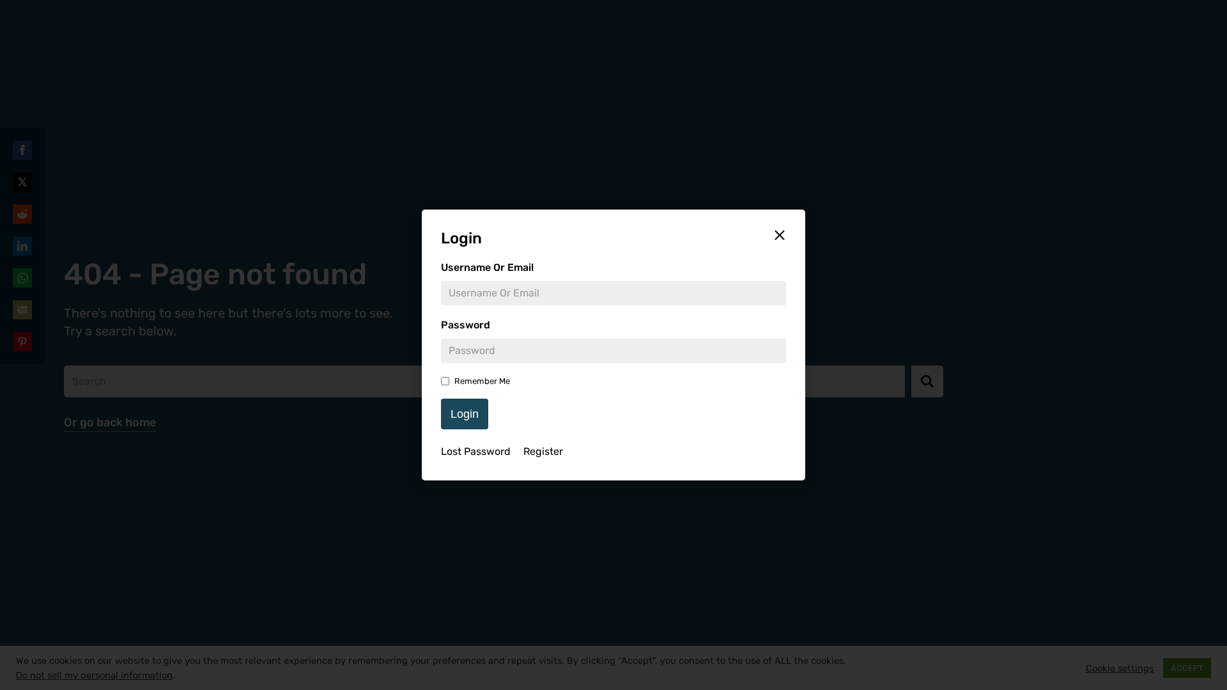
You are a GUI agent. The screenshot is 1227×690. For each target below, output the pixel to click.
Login (465, 414)
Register (543, 451)
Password (465, 325)
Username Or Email (487, 267)
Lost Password (476, 451)
